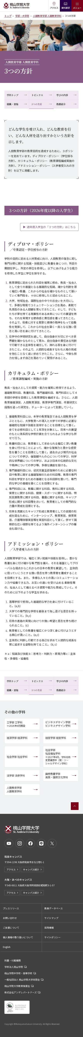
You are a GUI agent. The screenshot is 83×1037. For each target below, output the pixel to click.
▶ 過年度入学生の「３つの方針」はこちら (49, 227)
